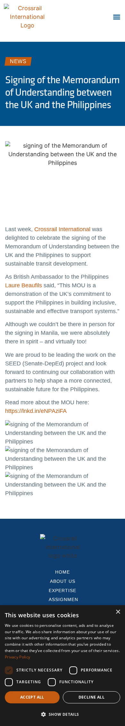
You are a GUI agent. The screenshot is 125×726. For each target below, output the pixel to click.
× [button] (117, 612)
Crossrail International (62, 229)
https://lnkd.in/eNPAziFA (36, 411)
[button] (116, 17)
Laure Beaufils (23, 285)
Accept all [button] (32, 697)
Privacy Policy (17, 657)
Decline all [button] (91, 697)
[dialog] (62, 665)
